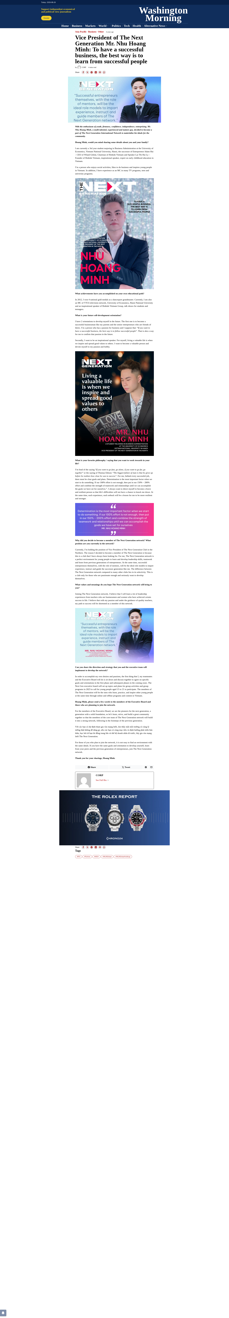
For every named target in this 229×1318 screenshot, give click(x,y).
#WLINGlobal (107, 856)
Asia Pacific (80, 32)
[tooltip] (83, 72)
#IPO (78, 856)
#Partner (87, 856)
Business (92, 32)
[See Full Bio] (108, 780)
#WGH (96, 856)
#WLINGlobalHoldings (123, 856)
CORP (84, 67)
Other (101, 32)
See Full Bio (101, 780)
